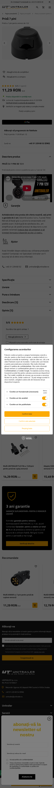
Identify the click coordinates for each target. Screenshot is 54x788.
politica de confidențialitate (21, 366)
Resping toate (27, 428)
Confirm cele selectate (27, 421)
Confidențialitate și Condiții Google (16, 371)
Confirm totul (27, 414)
